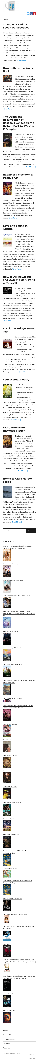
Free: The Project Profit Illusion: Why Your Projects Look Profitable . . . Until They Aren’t (19, 977)
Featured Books (9, 1035)
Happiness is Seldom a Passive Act (18, 176)
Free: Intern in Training (10, 564)
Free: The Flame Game (10, 787)
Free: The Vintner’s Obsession (12, 664)
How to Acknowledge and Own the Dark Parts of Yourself (19, 280)
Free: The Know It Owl (10, 869)
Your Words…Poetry (16, 379)
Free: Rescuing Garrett (10, 819)
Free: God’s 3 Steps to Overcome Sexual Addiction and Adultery (18, 927)
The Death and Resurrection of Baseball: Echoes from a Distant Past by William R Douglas (18, 123)
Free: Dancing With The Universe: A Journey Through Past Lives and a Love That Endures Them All (19, 614)
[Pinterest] (34, 13)
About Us (6, 1048)
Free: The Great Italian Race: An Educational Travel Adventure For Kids (19, 681)
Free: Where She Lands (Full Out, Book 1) (15, 914)
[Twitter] (28, 13)
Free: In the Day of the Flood (12, 648)
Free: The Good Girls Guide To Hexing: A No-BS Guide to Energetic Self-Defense (18, 707)
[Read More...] (22, 60)
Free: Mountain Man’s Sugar (12, 802)
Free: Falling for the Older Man (12, 898)
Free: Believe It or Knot (10, 755)
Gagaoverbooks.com (9, 1053)
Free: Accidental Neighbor (11, 631)
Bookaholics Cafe (9, 1039)
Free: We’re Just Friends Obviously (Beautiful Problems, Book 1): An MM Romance (17, 547)
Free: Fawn (6, 944)
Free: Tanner (7, 771)
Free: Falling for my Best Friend (13, 580)
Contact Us (31, 1054)
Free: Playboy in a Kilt (10, 724)
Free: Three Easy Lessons (11, 740)
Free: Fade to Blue (8, 994)
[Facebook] (31, 13)
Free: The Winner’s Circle (11, 834)
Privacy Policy (32, 1058)
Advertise (6, 1043)
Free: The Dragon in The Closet (12, 698)
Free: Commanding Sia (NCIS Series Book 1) (16, 596)
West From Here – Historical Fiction (15, 429)
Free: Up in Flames (9, 1010)
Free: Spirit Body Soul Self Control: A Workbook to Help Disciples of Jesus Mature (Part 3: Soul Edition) (19, 961)
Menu (6, 19)
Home (5, 1030)
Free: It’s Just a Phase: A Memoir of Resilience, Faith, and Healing (17, 852)
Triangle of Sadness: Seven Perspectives (16, 26)
